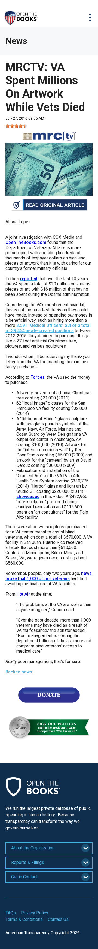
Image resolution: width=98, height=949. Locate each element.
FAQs (10, 912)
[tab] (49, 848)
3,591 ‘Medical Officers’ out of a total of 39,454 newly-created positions (47, 328)
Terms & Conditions (24, 919)
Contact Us (58, 919)
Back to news (18, 672)
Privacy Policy (34, 912)
